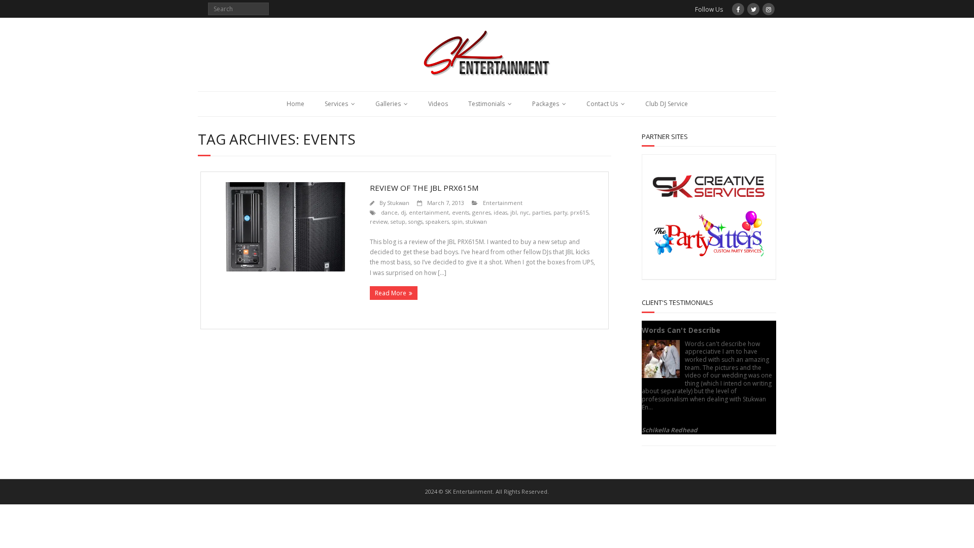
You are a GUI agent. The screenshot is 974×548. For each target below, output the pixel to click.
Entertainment (503, 203)
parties (541, 212)
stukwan (476, 221)
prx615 (579, 212)
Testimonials (486, 103)
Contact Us (602, 103)
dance (389, 212)
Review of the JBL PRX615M (424, 188)
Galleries (388, 103)
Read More (390, 293)
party (560, 212)
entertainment (429, 212)
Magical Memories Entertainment (689, 422)
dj (403, 212)
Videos (438, 103)
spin (457, 221)
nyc (524, 212)
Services (336, 103)
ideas (500, 212)
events (460, 212)
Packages (545, 103)
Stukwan (398, 203)
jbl (513, 212)
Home (295, 103)
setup (398, 221)
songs (415, 221)
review (379, 221)
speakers (437, 221)
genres (481, 212)
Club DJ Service (666, 103)
